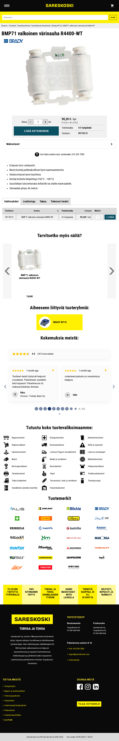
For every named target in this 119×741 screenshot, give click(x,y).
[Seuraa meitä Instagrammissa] (88, 687)
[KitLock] (17, 539)
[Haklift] (45, 529)
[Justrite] (73, 529)
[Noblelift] (102, 549)
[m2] (73, 539)
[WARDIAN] (73, 568)
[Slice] (17, 568)
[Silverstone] (73, 558)
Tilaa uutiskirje (89, 704)
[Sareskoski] (45, 558)
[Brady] (102, 509)
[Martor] (17, 549)
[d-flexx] (73, 519)
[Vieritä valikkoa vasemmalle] (7, 271)
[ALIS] (17, 509)
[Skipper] (102, 558)
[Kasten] (102, 529)
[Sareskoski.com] (32, 623)
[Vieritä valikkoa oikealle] (111, 271)
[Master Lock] (45, 549)
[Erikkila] (17, 529)
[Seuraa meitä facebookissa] (80, 687)
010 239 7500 (78, 154)
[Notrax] (17, 558)
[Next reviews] (113, 386)
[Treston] (45, 568)
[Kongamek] (45, 539)
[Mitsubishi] (73, 549)
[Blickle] (73, 509)
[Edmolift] (102, 519)
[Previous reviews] (5, 386)
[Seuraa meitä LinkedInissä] (96, 687)
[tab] (11, 201)
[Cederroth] (17, 519)
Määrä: (24, 122)
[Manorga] (102, 539)
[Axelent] (45, 509)
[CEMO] (45, 519)
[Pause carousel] (59, 413)
